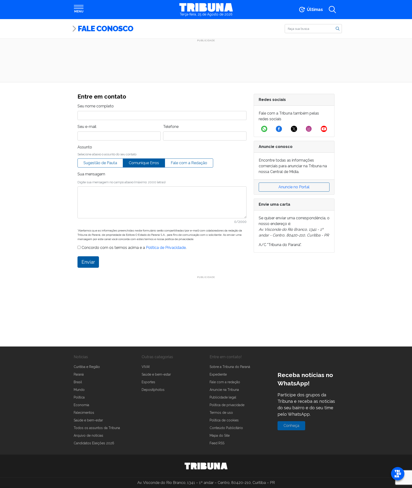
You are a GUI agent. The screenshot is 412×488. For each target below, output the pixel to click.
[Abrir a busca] (332, 9)
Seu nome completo (95, 106)
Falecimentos (84, 413)
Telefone (171, 126)
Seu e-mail (86, 126)
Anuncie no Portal (293, 187)
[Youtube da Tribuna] (324, 129)
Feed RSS (217, 443)
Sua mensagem (91, 174)
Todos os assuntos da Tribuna (97, 428)
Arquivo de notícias (88, 435)
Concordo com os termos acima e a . (133, 247)
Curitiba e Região (87, 367)
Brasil (78, 382)
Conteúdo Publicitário (226, 428)
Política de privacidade (227, 405)
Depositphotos (153, 390)
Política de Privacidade (166, 247)
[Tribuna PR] (206, 466)
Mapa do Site (220, 435)
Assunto (84, 147)
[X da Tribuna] (294, 129)
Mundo (79, 390)
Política (79, 397)
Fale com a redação (225, 382)
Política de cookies (224, 420)
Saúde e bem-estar (88, 420)
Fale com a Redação (189, 163)
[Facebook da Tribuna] (279, 129)
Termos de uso (221, 413)
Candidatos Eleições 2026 (94, 443)
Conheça (291, 425)
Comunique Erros (144, 163)
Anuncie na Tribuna (224, 390)
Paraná (79, 374)
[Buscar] (337, 28)
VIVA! (146, 367)
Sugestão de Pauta (100, 163)
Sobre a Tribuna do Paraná (230, 367)
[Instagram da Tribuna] (309, 129)
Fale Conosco (105, 28)
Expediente (218, 374)
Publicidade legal (223, 397)
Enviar (88, 262)
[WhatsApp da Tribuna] (264, 129)
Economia (81, 405)
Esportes (148, 382)
